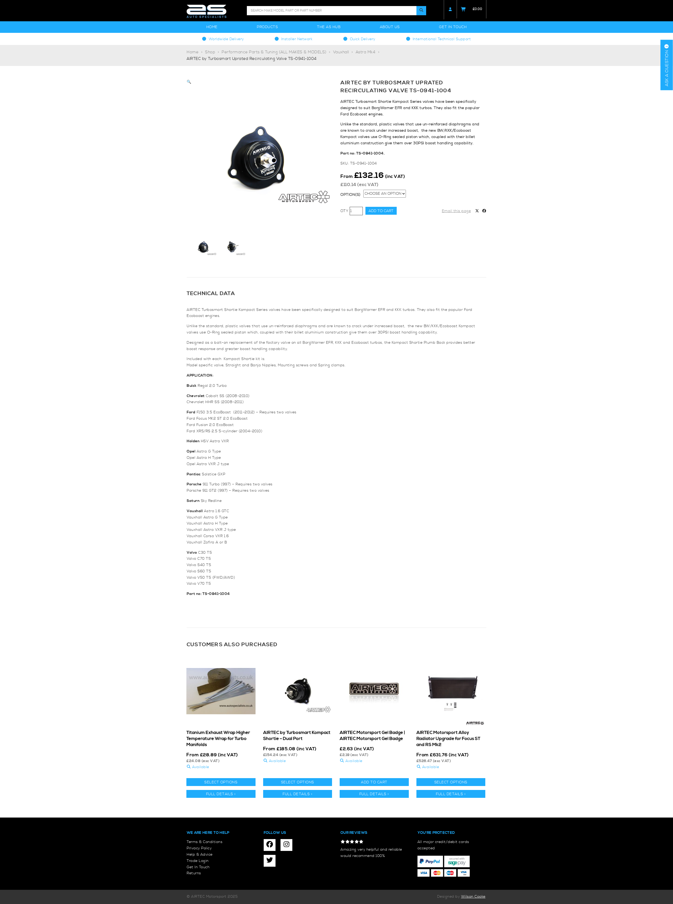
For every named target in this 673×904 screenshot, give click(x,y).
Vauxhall (341, 52)
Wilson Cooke (473, 896)
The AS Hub (328, 27)
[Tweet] (477, 211)
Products (267, 27)
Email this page (456, 211)
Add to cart (381, 211)
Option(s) (350, 194)
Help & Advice (200, 854)
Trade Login (198, 861)
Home (212, 27)
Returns (194, 873)
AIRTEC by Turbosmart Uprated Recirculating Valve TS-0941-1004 (252, 58)
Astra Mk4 (366, 52)
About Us (390, 27)
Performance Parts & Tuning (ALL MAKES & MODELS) (274, 52)
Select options (220, 782)
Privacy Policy (199, 848)
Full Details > (221, 794)
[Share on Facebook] (484, 211)
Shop (210, 52)
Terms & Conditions (204, 842)
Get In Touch (453, 27)
